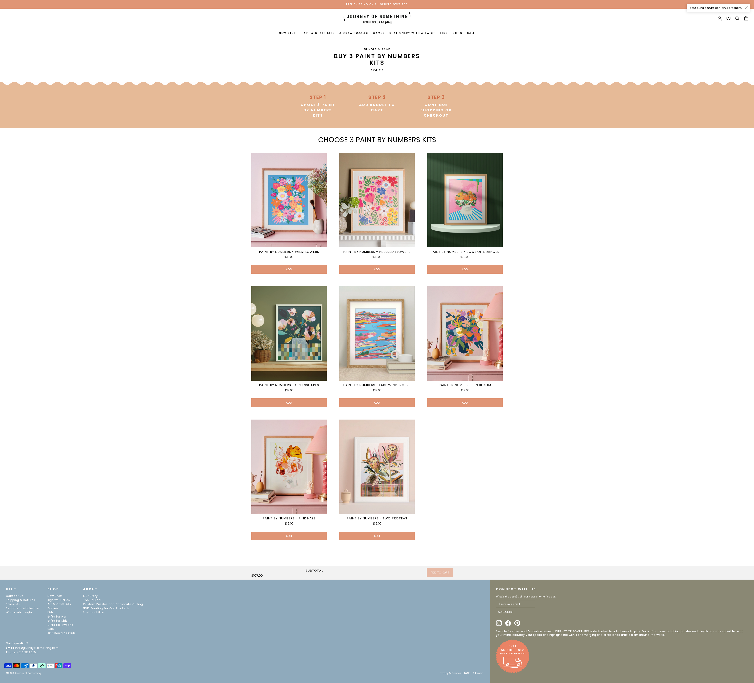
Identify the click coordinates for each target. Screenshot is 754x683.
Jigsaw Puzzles (59, 600)
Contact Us (14, 596)
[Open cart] (746, 18)
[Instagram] (499, 623)
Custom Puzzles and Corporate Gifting (113, 604)
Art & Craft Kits (59, 604)
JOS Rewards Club (61, 633)
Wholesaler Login (19, 612)
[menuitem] (289, 33)
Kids (51, 612)
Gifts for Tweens (60, 625)
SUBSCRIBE (505, 611)
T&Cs (467, 673)
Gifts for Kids (58, 621)
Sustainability (93, 612)
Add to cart (440, 572)
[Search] (737, 18)
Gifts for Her (57, 617)
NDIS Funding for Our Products (106, 608)
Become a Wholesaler (23, 608)
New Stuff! (56, 596)
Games (53, 608)
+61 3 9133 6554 (27, 652)
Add (289, 269)
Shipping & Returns (20, 600)
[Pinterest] (517, 623)
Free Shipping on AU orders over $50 (377, 4)
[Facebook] (508, 623)
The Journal (92, 600)
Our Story (90, 596)
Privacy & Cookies (450, 673)
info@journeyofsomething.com (37, 648)
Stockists (13, 604)
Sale (51, 629)
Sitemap (478, 673)
